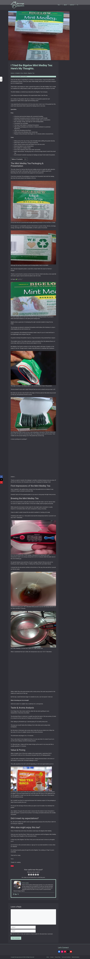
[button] (77, 5)
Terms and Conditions (66, 957)
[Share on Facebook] (1, 476)
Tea (59, 5)
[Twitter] (18, 894)
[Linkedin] (16, 894)
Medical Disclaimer (75, 957)
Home (12, 73)
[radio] (29, 874)
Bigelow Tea (31, 73)
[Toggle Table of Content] (24, 159)
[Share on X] (1, 479)
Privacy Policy (57, 957)
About (65, 5)
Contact (72, 5)
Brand (25, 73)
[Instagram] (14, 894)
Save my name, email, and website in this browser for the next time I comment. (32, 934)
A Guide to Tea (19, 73)
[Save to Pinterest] (1, 482)
